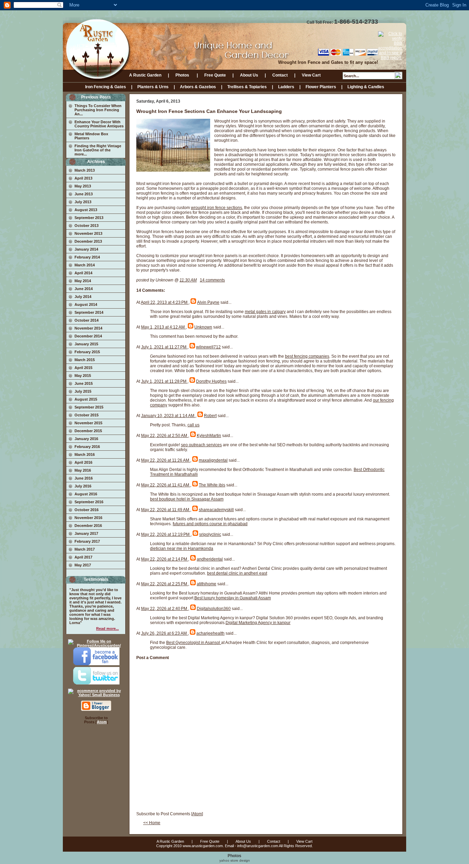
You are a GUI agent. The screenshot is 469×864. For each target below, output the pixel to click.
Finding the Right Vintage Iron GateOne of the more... (98, 150)
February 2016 (87, 447)
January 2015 (86, 344)
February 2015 (87, 352)
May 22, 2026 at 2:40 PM (164, 608)
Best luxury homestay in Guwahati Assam (232, 598)
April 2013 (83, 178)
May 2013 (83, 186)
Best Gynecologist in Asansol (193, 642)
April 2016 (83, 462)
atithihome (206, 583)
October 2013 (87, 225)
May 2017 (83, 565)
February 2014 (87, 257)
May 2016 (83, 470)
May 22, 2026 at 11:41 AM (165, 485)
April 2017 (83, 557)
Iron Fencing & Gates (105, 86)
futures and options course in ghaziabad (210, 523)
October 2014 (87, 320)
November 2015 (88, 423)
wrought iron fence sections (216, 207)
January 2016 (86, 439)
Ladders (286, 86)
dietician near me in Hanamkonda (181, 548)
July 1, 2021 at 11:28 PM (164, 381)
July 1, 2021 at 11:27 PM (164, 347)
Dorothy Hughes (211, 381)
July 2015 (83, 391)
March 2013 (85, 170)
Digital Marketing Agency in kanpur (258, 622)
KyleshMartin (209, 435)
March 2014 (85, 265)
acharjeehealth (210, 633)
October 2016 (87, 510)
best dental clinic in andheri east (237, 573)
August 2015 (86, 399)
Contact (280, 75)
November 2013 (88, 233)
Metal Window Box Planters (91, 136)
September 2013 (89, 218)
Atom (102, 722)
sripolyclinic (210, 534)
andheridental (210, 559)
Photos (182, 75)
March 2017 (85, 549)
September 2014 (89, 312)
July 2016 (83, 486)
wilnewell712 (208, 347)
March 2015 (85, 360)
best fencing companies (307, 356)
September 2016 (89, 502)
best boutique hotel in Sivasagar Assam (187, 499)
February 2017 (87, 541)
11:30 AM (188, 280)
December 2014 (88, 336)
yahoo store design (234, 860)
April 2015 (83, 368)
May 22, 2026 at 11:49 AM (165, 509)
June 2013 (84, 194)
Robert (210, 415)
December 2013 (88, 241)
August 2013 (86, 210)
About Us (249, 75)
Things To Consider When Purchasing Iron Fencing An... (98, 110)
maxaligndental (213, 460)
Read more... (107, 628)
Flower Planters (321, 86)
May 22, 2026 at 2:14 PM (164, 559)
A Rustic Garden (145, 75)
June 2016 (84, 478)
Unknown (203, 327)
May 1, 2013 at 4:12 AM (163, 327)
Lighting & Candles (365, 86)
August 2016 (86, 494)
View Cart (311, 75)
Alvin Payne (208, 302)
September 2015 (89, 407)
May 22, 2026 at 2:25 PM (164, 583)
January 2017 (86, 533)
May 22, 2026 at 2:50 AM (164, 435)
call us (193, 425)
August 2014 (86, 304)
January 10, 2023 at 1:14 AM (168, 415)
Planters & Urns (153, 86)
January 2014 (86, 249)
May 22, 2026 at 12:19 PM (166, 534)
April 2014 (83, 273)
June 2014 (84, 289)
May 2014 (83, 281)
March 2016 (85, 454)
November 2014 (88, 328)
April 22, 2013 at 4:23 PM (164, 302)
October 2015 (87, 415)
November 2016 (88, 518)
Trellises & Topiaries (247, 86)
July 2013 (83, 202)
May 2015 (83, 375)
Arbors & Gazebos (198, 86)
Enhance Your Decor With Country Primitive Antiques (99, 124)
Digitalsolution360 (214, 608)
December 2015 (88, 431)
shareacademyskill (216, 509)
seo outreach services (201, 444)
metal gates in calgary (265, 311)
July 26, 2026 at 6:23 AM (164, 633)
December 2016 (88, 525)
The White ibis (212, 485)
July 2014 (83, 297)
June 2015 (84, 383)
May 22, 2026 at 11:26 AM (165, 460)
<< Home (151, 822)
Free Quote (215, 75)
